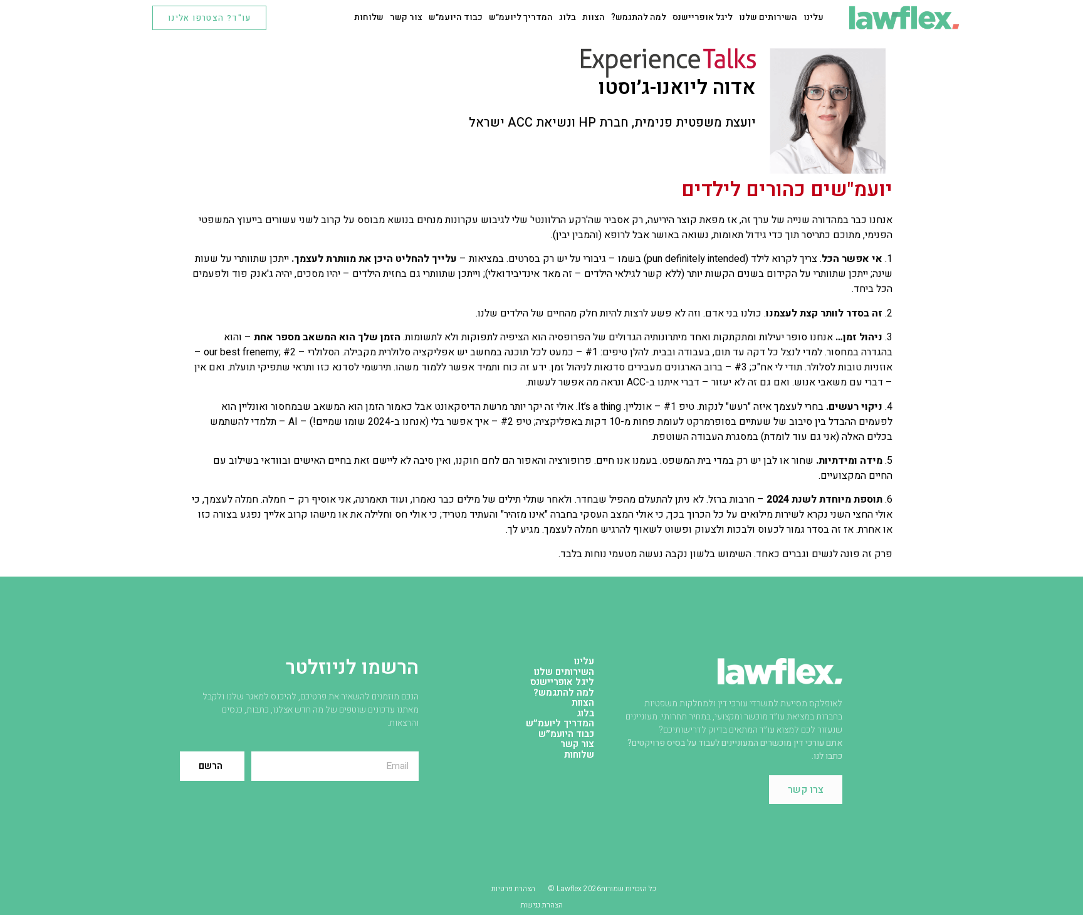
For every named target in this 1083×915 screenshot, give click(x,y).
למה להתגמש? (638, 17)
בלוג (567, 17)
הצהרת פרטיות (513, 888)
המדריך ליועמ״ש (521, 17)
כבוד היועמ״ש (456, 17)
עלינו (813, 17)
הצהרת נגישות (542, 905)
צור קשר (406, 17)
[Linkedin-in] (309, 18)
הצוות (593, 17)
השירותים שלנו (768, 17)
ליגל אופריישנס (702, 17)
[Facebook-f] (289, 18)
